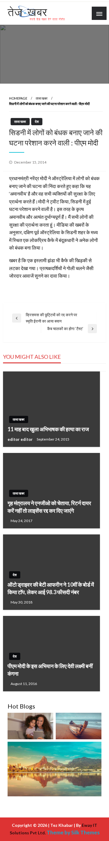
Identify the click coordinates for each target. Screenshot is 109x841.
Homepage (18, 98)
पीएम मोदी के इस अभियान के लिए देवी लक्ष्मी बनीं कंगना (50, 670)
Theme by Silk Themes (73, 832)
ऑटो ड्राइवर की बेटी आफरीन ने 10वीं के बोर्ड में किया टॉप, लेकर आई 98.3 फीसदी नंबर (51, 588)
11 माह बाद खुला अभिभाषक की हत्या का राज (48, 429)
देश (37, 121)
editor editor (21, 439)
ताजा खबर (42, 98)
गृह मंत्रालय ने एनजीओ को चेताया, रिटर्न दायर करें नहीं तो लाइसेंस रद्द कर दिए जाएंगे (49, 507)
